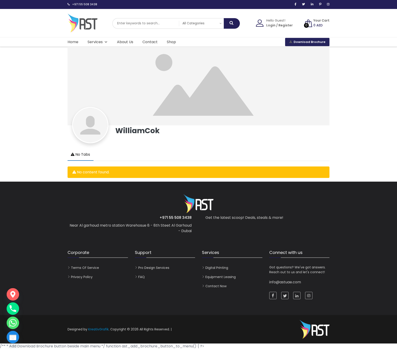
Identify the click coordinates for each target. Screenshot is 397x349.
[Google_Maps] (13, 294)
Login (270, 25)
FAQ (141, 277)
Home (73, 42)
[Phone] (13, 308)
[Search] (232, 23)
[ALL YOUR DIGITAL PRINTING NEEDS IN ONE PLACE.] (82, 30)
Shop (171, 42)
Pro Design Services (153, 267)
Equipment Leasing (220, 277)
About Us (125, 42)
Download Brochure (309, 42)
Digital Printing (216, 267)
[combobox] (145, 23)
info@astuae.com (285, 282)
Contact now (216, 286)
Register (285, 25)
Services (95, 42)
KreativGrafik (98, 329)
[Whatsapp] (13, 323)
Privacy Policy (82, 277)
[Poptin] (13, 337)
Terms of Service (85, 267)
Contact (150, 42)
